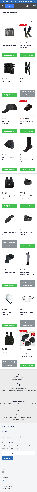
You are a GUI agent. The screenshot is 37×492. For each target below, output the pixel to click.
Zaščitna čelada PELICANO (6, 313)
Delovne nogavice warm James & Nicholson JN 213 (27, 160)
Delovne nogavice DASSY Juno (25, 46)
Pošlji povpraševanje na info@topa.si (28, 93)
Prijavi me (7, 458)
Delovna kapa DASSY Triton (26, 122)
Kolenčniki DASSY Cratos (9, 82)
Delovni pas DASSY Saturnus (26, 233)
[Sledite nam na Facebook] (3, 472)
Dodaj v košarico (9, 55)
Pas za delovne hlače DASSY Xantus (26, 197)
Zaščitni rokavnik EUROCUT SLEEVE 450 (27, 273)
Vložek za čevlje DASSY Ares (9, 233)
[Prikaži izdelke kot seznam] (34, 21)
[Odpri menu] (2, 6)
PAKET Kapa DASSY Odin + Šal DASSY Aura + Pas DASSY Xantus (27, 354)
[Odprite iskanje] (27, 6)
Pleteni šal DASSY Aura (9, 272)
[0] (34, 6)
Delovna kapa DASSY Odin (8, 159)
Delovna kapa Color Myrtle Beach (8, 122)
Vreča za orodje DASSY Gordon (9, 353)
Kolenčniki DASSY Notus (9, 45)
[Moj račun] (30, 6)
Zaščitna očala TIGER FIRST (26, 313)
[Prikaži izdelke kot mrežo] (31, 21)
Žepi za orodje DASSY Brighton (8, 197)
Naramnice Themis (25, 82)
